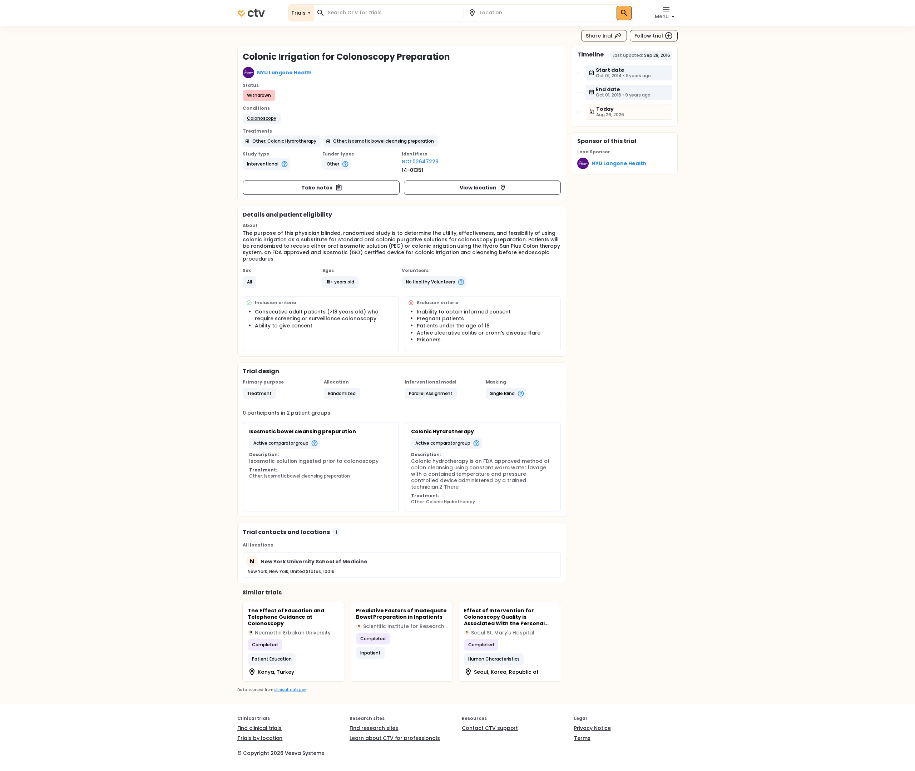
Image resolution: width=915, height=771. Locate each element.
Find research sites (374, 728)
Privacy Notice (592, 728)
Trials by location (259, 738)
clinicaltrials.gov (290, 689)
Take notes (316, 187)
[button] (262, 118)
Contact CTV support (490, 728)
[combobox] (393, 12)
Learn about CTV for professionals (395, 738)
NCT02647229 (420, 161)
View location (478, 187)
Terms (582, 738)
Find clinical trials (259, 728)
